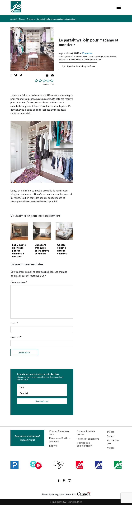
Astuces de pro (113, 442)
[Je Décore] (15, 7)
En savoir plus (27, 437)
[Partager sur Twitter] (15, 75)
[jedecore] (98, 465)
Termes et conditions (88, 438)
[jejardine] (118, 465)
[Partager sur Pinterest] (21, 75)
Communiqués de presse (86, 433)
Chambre (31, 19)
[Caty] (59, 465)
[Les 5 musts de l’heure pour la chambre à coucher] (19, 231)
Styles (110, 436)
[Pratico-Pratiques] (14, 465)
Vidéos (110, 447)
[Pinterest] (64, 480)
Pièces (110, 431)
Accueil (13, 19)
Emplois (53, 445)
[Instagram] (69, 480)
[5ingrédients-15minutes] (36, 465)
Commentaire (18, 281)
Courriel (15, 336)
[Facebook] (58, 480)
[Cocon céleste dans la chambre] (64, 231)
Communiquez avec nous (59, 433)
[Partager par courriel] (52, 75)
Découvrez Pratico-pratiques (59, 440)
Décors (22, 19)
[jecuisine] (79, 465)
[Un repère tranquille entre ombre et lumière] (42, 231)
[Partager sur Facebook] (11, 75)
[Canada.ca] (83, 493)
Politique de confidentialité (85, 444)
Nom (14, 323)
